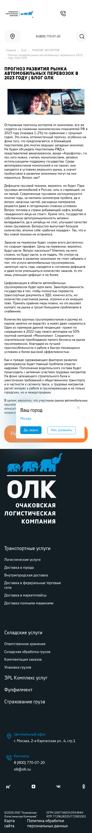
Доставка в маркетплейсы (25, 595)
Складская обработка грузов (27, 652)
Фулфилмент (18, 690)
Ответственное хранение (25, 644)
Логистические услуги (22, 560)
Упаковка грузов (17, 667)
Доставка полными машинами (28, 603)
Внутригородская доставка (26, 575)
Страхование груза (24, 701)
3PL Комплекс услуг (25, 678)
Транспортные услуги (27, 548)
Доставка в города (19, 567)
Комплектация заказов (23, 659)
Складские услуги (23, 632)
